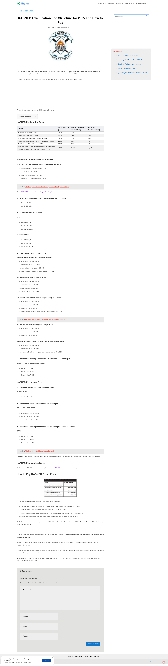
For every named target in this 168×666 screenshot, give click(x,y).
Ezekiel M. (53, 27)
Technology (128, 3)
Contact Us (78, 656)
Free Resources (141, 3)
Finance (118, 3)
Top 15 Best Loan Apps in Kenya (128, 56)
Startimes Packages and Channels (129, 64)
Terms (86, 656)
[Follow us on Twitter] (150, 661)
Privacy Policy (94, 656)
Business (111, 3)
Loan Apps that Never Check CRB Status (131, 60)
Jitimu (22, 11)
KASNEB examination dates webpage (66, 468)
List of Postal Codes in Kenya (127, 68)
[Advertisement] (60, 66)
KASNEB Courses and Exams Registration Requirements (39, 192)
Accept (47, 660)
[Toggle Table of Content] (34, 116)
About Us (70, 656)
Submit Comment (93, 644)
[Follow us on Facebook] (147, 661)
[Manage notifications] (163, 662)
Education (101, 3)
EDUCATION (29, 11)
